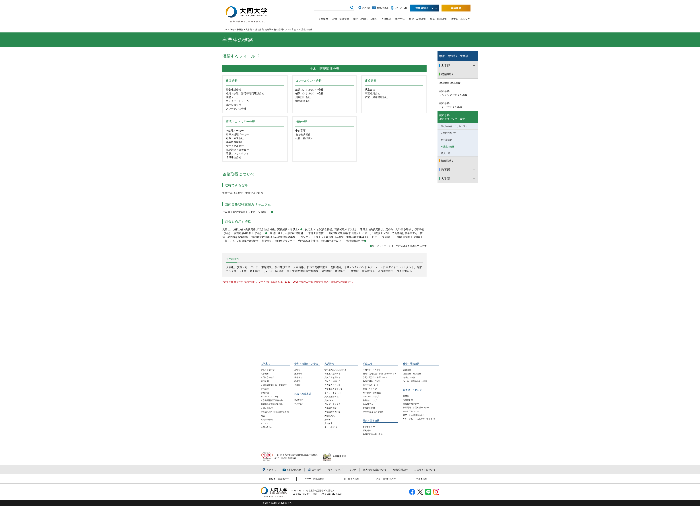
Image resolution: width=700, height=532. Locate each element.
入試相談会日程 (331, 396)
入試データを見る (332, 404)
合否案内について (332, 385)
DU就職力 (298, 403)
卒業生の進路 (447, 146)
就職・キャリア (370, 389)
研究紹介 (367, 430)
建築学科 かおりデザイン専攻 (450, 105)
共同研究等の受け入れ (373, 434)
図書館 (406, 396)
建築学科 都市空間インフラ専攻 (452, 117)
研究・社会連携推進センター (416, 415)
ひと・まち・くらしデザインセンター (420, 419)
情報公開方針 (400, 469)
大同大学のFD (267, 408)
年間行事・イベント (372, 369)
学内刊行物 (368, 404)
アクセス (366, 8)
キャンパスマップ (371, 396)
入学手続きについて (333, 389)
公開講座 (407, 369)
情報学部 (298, 377)
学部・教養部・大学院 (365, 19)
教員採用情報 (267, 419)
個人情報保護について (375, 469)
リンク (352, 469)
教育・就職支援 (340, 19)
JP (396, 8)
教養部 (297, 381)
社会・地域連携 (438, 19)
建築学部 (298, 373)
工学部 (297, 369)
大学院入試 (329, 415)
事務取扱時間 (369, 408)
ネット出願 (329, 427)
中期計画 (265, 392)
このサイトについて (425, 469)
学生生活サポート (371, 385)
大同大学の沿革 (268, 377)
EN (405, 8)
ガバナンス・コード (270, 396)
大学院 (297, 385)
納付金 (327, 419)
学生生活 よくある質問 (373, 412)
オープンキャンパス (333, 392)
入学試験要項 (330, 408)
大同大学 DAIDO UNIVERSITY (246, 14)
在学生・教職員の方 (314, 478)
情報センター (409, 400)
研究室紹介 (446, 139)
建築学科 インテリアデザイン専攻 (453, 93)
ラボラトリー (369, 426)
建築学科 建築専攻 (449, 82)
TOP (224, 29)
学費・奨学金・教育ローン (375, 377)
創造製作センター (411, 403)
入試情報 (386, 19)
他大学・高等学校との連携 (415, 381)
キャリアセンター (411, 411)
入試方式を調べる (332, 381)
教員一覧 (445, 153)
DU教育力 (298, 400)
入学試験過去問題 (332, 412)
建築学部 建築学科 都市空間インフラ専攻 (275, 29)
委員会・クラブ (370, 400)
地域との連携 (409, 377)
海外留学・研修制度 (372, 392)
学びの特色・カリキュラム (454, 126)
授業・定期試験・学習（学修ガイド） (380, 373)
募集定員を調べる (332, 373)
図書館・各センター (461, 19)
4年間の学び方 (448, 133)
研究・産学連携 (417, 19)
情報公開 (265, 381)
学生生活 (400, 19)
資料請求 (328, 423)
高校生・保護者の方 (279, 478)
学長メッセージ (268, 369)
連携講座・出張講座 (412, 373)
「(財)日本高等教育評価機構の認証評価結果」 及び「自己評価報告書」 (297, 456)
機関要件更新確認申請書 (272, 404)
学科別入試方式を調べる (335, 369)
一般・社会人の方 (350, 478)
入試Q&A (328, 400)
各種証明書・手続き (372, 381)
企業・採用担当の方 (386, 478)
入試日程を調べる (332, 377)
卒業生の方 (421, 478)
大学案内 (323, 19)
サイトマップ (335, 469)
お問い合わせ (383, 8)
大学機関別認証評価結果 (272, 400)
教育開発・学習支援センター (416, 407)
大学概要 (265, 373)
